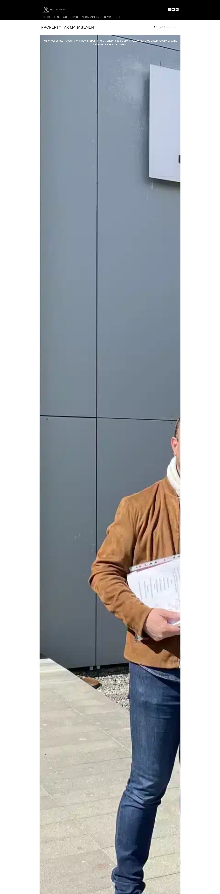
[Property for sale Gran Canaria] (53, 9)
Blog (118, 17)
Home (56, 17)
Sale (65, 17)
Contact (107, 17)
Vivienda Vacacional (90, 17)
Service (75, 17)
